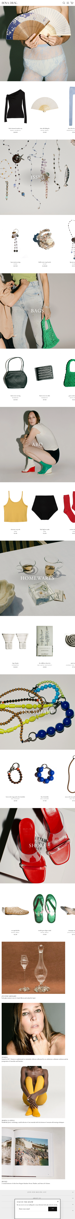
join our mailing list (36, 1192)
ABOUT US (37, 1198)
